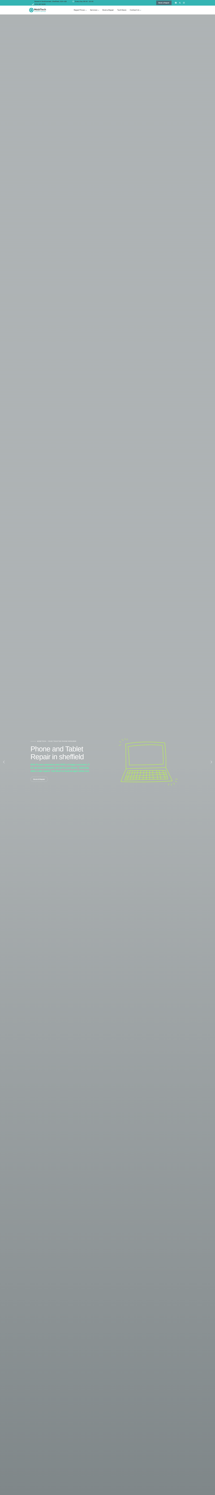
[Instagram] (184, 3)
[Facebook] (176, 3)
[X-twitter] (180, 3)
